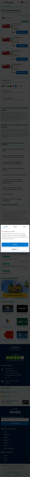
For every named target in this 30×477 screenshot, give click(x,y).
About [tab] (24, 226)
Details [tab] (15, 226)
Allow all (15, 244)
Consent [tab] (5, 226)
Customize (14, 249)
